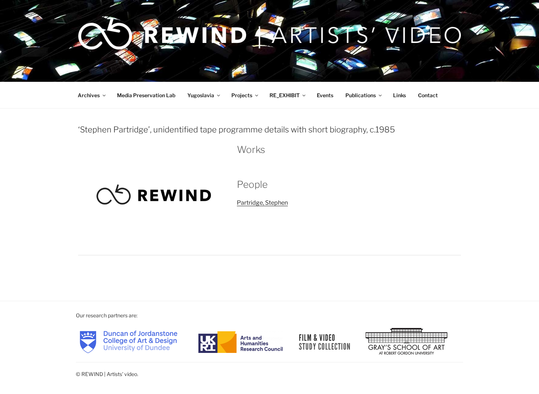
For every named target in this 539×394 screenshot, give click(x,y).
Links (399, 95)
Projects (241, 95)
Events (325, 95)
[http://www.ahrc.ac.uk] (240, 341)
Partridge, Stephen (262, 202)
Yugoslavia (200, 95)
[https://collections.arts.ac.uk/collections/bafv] (324, 341)
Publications (360, 95)
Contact (428, 95)
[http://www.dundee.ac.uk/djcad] (128, 341)
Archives (89, 95)
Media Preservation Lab (146, 95)
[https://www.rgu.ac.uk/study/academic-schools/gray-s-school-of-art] (406, 341)
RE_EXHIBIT (285, 95)
